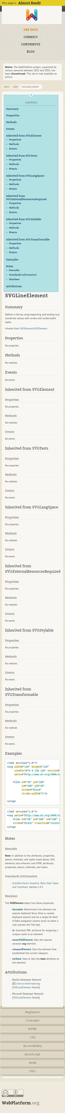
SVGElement (27, 328)
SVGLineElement (30, 86)
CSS (32, 1037)
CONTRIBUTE (30, 44)
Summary (12, 109)
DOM (32, 1063)
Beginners (32, 1012)
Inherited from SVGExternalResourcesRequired (26, 198)
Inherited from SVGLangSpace (25, 175)
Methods (11, 122)
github (8, 77)
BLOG (31, 52)
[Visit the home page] (32, 15)
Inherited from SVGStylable (23, 219)
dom (15, 86)
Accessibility (32, 1046)
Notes (9, 266)
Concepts (32, 1020)
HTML (32, 1029)
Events (10, 129)
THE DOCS (30, 30)
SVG (32, 1071)
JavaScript (32, 1054)
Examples (12, 259)
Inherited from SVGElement (24, 135)
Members (14, 279)
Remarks (14, 270)
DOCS (6, 86)
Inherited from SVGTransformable (28, 239)
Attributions (14, 286)
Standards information (23, 274)
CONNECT (31, 37)
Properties (13, 115)
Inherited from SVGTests (21, 155)
